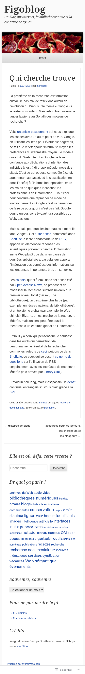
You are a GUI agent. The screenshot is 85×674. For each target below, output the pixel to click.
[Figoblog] (42, 42)
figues (29, 515)
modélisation (50, 527)
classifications (49, 504)
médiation (15, 533)
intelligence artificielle (37, 521)
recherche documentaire (30, 549)
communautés (19, 510)
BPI (12, 392)
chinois (20, 280)
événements (20, 566)
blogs (26, 504)
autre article (43, 234)
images (15, 520)
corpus (58, 510)
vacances (17, 560)
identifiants (65, 515)
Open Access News (28, 285)
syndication (51, 555)
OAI (64, 532)
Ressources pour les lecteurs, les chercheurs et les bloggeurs (62, 430)
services (35, 555)
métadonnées (34, 532)
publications (29, 544)
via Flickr (22, 646)
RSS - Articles (18, 613)
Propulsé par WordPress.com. (24, 663)
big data (63, 498)
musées (63, 527)
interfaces (62, 521)
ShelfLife (15, 239)
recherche (57, 544)
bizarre (14, 503)
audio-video (42, 492)
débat (71, 382)
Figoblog (24, 9)
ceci (44, 351)
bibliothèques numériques (33, 498)
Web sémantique (41, 561)
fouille (39, 516)
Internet (43, 402)
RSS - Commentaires (22, 618)
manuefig (42, 85)
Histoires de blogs (17, 425)
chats (35, 504)
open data (27, 538)
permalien (49, 407)
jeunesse (26, 526)
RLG (62, 239)
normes (54, 532)
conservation (42, 509)
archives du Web (21, 492)
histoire (50, 515)
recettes (44, 543)
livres (38, 526)
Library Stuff (52, 372)
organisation (43, 538)
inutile (14, 526)
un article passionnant (32, 131)
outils (58, 538)
